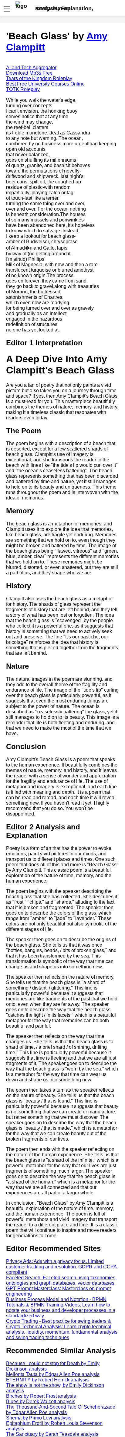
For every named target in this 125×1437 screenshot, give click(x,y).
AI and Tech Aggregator (31, 67)
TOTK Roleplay (23, 89)
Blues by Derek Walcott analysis (40, 1401)
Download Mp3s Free (29, 73)
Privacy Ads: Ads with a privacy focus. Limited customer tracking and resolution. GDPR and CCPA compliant (61, 1267)
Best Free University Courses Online (45, 83)
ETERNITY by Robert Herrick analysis (47, 1379)
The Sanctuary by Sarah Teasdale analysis (52, 1434)
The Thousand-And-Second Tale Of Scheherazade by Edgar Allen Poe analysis (60, 1409)
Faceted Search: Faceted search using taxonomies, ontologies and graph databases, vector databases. (61, 1280)
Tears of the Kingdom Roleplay (39, 78)
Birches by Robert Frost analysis (41, 1396)
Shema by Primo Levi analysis (38, 1417)
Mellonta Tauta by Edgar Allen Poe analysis (53, 1374)
